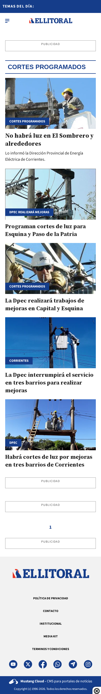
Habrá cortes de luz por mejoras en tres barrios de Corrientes (48, 460)
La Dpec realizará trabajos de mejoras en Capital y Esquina (44, 304)
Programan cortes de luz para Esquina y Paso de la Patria (45, 230)
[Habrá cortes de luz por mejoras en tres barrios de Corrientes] (50, 424)
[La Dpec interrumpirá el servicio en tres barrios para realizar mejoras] (50, 342)
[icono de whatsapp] (57, 664)
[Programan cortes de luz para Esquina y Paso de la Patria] (50, 194)
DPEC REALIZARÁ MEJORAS (29, 212)
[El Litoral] (50, 20)
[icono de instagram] (88, 664)
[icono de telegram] (72, 664)
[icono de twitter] (28, 664)
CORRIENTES (18, 360)
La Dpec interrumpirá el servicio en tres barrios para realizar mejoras (49, 382)
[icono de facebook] (43, 664)
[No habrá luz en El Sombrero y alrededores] (50, 103)
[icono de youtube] (13, 664)
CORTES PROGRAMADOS (27, 286)
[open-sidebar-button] (7, 21)
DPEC (13, 442)
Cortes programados (27, 121)
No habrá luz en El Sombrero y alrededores (49, 139)
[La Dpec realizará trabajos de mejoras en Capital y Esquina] (50, 268)
